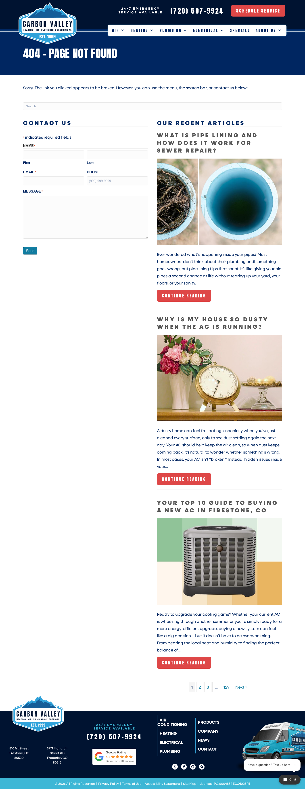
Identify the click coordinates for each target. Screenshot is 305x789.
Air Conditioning (172, 722)
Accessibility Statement (162, 783)
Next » (241, 687)
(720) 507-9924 (114, 736)
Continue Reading (184, 297)
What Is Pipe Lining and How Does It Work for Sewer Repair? (207, 142)
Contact (207, 749)
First (26, 163)
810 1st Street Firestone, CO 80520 (19, 753)
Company (208, 731)
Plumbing (171, 30)
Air (115, 30)
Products (208, 722)
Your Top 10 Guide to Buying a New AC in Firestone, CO (217, 506)
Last (90, 163)
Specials (240, 30)
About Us (266, 30)
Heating (139, 30)
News (204, 740)
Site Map (189, 783)
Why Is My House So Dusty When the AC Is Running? (212, 323)
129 (227, 687)
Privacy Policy (108, 783)
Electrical (206, 30)
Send (30, 251)
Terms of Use (132, 783)
